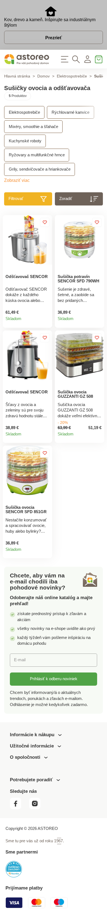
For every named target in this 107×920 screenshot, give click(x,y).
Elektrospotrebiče (72, 76)
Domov (43, 76)
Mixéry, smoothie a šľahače (33, 126)
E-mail (20, 660)
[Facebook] (19, 807)
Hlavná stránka (17, 76)
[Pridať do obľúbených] (44, 222)
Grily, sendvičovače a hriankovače (40, 169)
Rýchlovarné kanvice (70, 112)
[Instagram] (37, 807)
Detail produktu (45, 321)
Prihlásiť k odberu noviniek (53, 679)
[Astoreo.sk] (26, 59)
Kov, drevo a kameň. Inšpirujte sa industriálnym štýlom (49, 22)
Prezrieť (53, 37)
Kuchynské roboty (25, 141)
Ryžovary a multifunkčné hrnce (37, 155)
